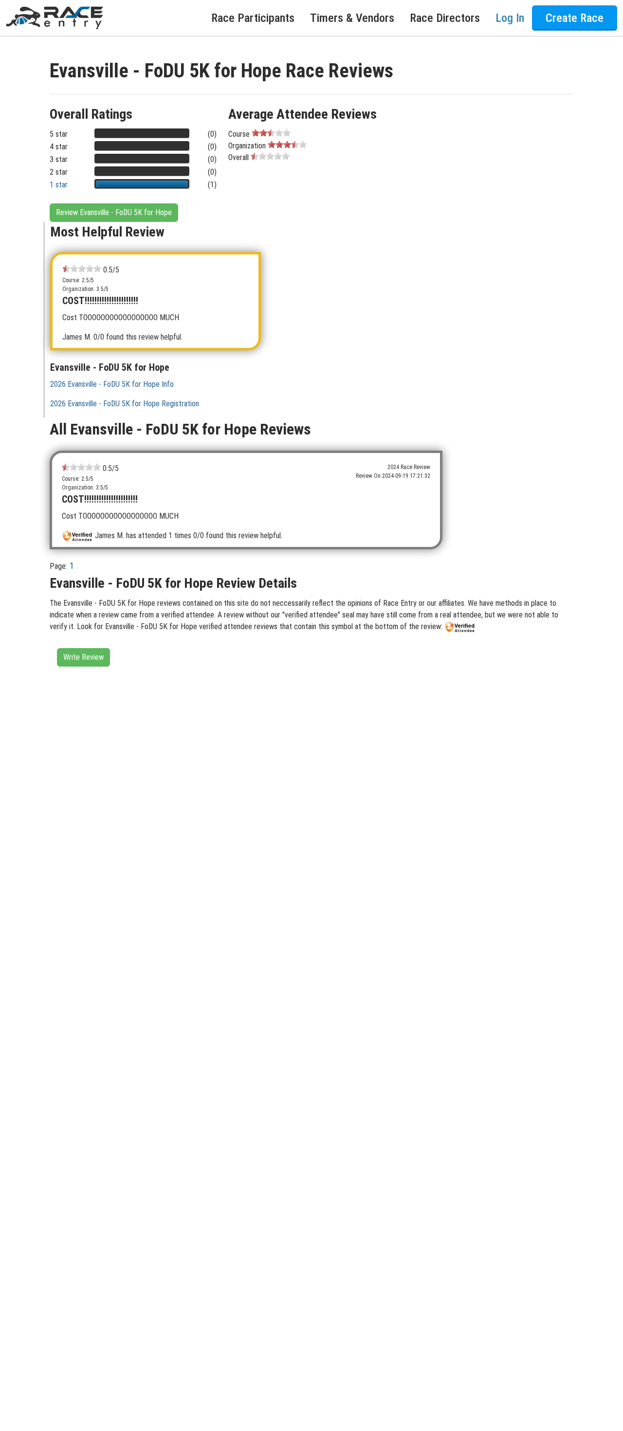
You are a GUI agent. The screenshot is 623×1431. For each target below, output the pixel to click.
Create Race (575, 18)
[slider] (271, 133)
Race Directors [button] (445, 18)
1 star (59, 184)
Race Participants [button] (252, 18)
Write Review (83, 657)
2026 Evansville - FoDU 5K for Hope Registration (124, 403)
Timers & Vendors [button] (352, 18)
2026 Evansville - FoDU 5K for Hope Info (112, 384)
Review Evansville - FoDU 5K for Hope (114, 212)
